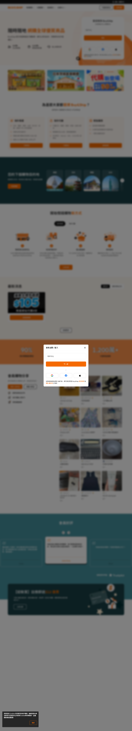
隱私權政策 (49, 383)
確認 (33, 723)
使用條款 (81, 381)
